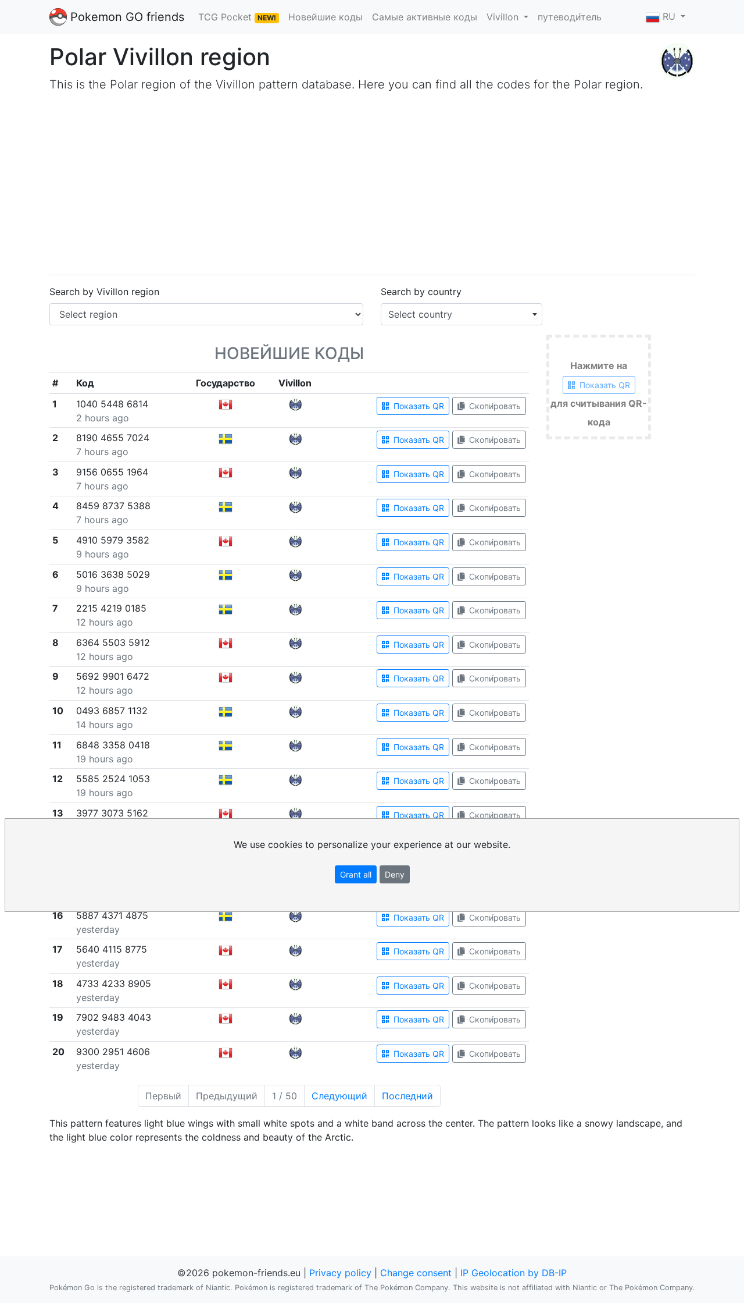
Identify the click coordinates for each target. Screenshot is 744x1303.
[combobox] (461, 314)
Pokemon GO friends (125, 17)
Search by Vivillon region (104, 291)
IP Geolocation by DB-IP (513, 1273)
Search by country (421, 291)
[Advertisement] (372, 183)
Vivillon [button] (504, 17)
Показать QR (417, 406)
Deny (395, 874)
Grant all (355, 874)
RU (669, 16)
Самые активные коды (424, 17)
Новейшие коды (325, 17)
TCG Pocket (237, 17)
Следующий (339, 1096)
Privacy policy (340, 1273)
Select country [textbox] (420, 314)
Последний (407, 1096)
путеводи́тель (570, 17)
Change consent (416, 1273)
